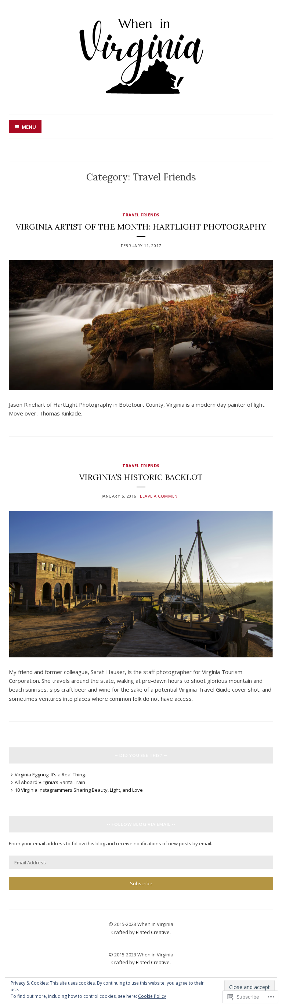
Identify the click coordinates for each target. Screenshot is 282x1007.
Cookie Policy (152, 996)
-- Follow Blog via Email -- (141, 824)
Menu (29, 127)
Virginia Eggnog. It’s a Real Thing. (50, 774)
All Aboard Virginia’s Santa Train (50, 782)
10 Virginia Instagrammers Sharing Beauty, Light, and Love (79, 790)
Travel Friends (141, 214)
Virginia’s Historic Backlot (141, 477)
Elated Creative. (153, 932)
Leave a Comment (160, 496)
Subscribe (141, 883)
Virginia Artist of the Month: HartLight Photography (141, 226)
